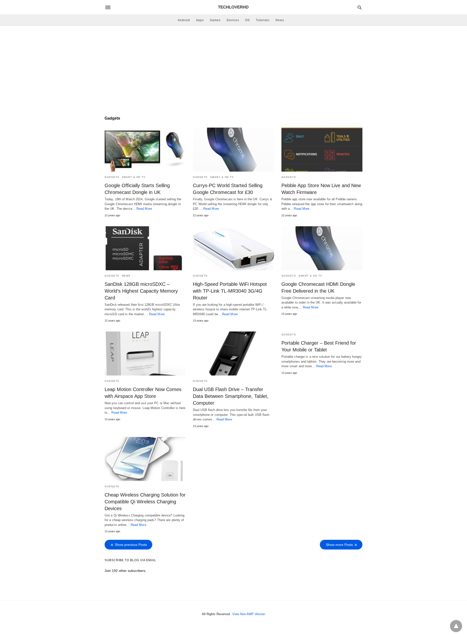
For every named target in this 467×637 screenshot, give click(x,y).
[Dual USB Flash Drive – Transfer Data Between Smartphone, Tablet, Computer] (233, 353)
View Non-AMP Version (248, 614)
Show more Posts (339, 545)
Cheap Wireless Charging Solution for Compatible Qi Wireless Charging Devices (145, 501)
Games (215, 20)
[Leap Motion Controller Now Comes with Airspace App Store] (145, 353)
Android (184, 20)
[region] (233, 67)
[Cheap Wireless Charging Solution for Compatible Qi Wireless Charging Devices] (145, 459)
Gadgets (112, 177)
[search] (359, 7)
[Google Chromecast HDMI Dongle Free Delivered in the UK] (321, 248)
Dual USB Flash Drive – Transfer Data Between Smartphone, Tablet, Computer (231, 396)
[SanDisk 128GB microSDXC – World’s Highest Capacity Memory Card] (145, 248)
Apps (200, 20)
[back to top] (456, 626)
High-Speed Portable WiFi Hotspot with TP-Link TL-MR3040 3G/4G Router (230, 290)
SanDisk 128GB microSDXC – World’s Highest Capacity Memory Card (141, 290)
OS (247, 20)
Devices (233, 20)
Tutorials (262, 20)
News (280, 20)
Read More (144, 208)
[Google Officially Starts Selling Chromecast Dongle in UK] (145, 150)
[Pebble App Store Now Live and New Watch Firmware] (321, 150)
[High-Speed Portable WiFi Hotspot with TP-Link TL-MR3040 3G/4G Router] (233, 248)
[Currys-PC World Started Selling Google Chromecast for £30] (233, 150)
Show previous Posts (131, 545)
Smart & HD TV (134, 177)
